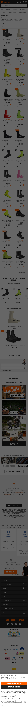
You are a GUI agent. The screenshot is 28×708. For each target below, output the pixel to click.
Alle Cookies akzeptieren (13, 683)
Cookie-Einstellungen (7, 678)
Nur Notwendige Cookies (14, 687)
